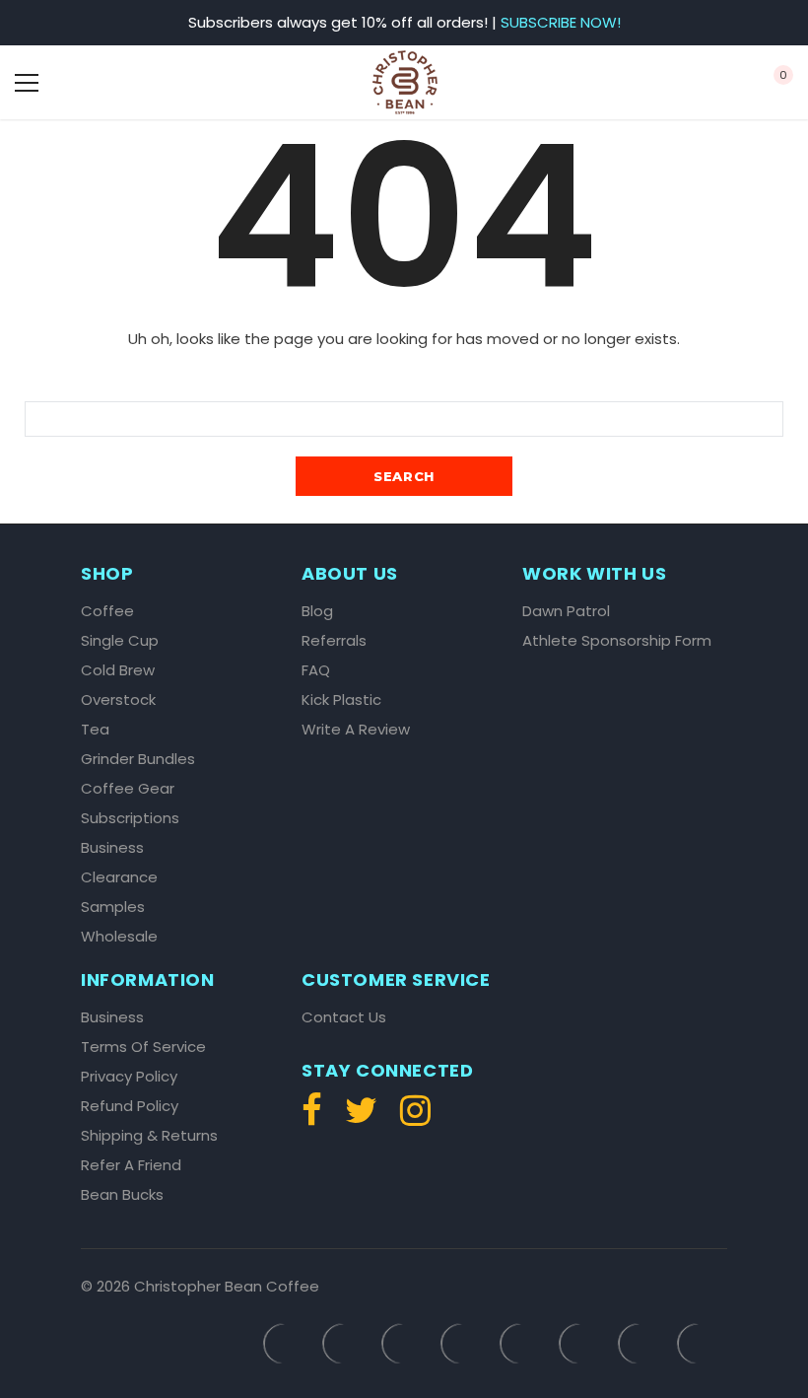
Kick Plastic (341, 700)
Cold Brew (118, 670)
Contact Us (344, 1017)
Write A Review (356, 729)
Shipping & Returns (149, 1136)
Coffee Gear (127, 789)
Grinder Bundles (138, 759)
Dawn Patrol (566, 611)
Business (112, 848)
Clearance (119, 877)
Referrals (334, 641)
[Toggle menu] (26, 83)
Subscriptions (130, 818)
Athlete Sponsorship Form (616, 641)
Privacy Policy (129, 1076)
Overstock (118, 700)
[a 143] (704, 82)
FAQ (316, 670)
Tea (95, 729)
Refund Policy (129, 1106)
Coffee (107, 611)
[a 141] (104, 82)
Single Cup (120, 641)
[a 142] (405, 82)
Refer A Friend (131, 1165)
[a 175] (361, 1118)
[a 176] (410, 1118)
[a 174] (317, 1118)
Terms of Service (143, 1047)
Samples (113, 907)
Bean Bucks (122, 1195)
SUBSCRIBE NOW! (561, 22)
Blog (317, 611)
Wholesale (119, 936)
